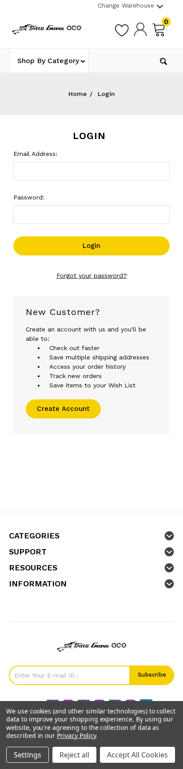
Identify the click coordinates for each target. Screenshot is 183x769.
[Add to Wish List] (121, 29)
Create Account (63, 409)
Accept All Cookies (137, 755)
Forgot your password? (91, 275)
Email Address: (35, 153)
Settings (27, 755)
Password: (28, 197)
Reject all (74, 755)
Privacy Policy (76, 735)
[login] (140, 29)
